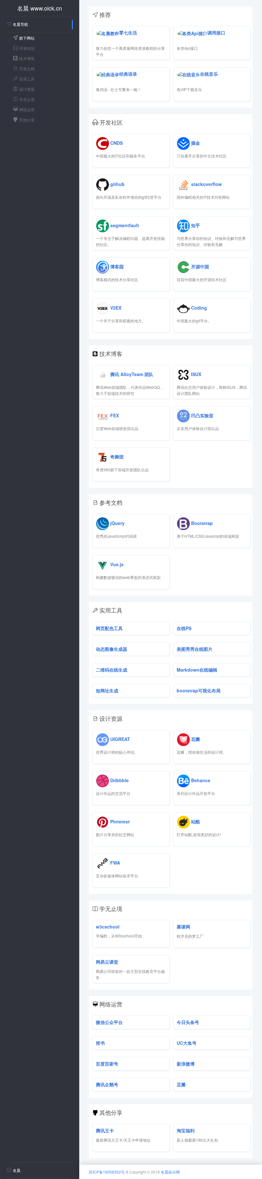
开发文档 (27, 68)
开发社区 (27, 48)
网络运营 (27, 109)
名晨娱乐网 (170, 1172)
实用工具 (27, 78)
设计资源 (27, 89)
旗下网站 (27, 38)
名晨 (16, 1170)
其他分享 (27, 119)
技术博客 (27, 58)
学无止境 (27, 99)
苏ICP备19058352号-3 (108, 1172)
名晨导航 (20, 24)
